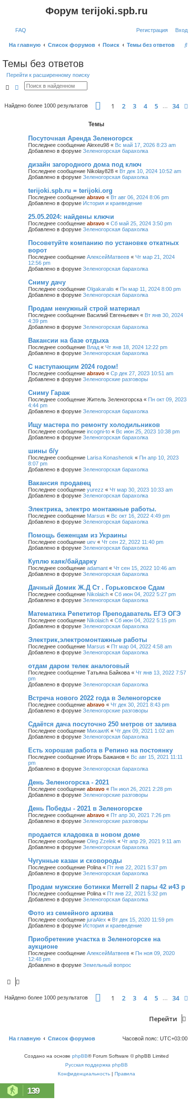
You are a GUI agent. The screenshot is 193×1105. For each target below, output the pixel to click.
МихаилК (98, 731)
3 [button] (134, 106)
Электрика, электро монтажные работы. (92, 509)
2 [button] (123, 106)
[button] (98, 105)
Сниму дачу (47, 282)
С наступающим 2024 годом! (73, 366)
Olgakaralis (100, 289)
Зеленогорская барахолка (115, 151)
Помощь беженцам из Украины (77, 535)
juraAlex (96, 920)
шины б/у (43, 451)
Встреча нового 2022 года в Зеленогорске (94, 698)
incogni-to (98, 431)
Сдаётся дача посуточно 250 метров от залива (102, 724)
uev (91, 542)
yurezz (95, 490)
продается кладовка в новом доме (84, 834)
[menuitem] (18, 30)
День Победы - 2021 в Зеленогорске (85, 808)
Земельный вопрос (107, 965)
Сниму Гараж (49, 392)
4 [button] (145, 106)
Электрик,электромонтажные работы (87, 639)
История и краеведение (112, 203)
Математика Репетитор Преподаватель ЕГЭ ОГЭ (104, 613)
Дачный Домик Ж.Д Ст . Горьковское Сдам (96, 587)
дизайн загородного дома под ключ (85, 164)
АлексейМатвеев (108, 257)
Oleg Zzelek (101, 841)
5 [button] (156, 106)
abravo (96, 197)
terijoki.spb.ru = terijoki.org (70, 190)
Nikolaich (98, 594)
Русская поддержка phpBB (96, 1065)
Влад (93, 347)
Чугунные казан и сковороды (75, 860)
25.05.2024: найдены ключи (71, 216)
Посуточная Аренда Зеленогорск (80, 138)
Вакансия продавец (59, 483)
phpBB (80, 1056)
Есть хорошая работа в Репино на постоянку (100, 750)
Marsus (96, 516)
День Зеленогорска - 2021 (68, 782)
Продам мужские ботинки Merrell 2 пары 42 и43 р (106, 887)
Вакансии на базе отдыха (68, 340)
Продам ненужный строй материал (84, 308)
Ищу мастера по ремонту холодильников (94, 424)
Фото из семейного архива (70, 913)
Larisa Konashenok (110, 458)
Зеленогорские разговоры (115, 379)
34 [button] (175, 106)
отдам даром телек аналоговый (78, 666)
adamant (97, 568)
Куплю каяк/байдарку (62, 561)
